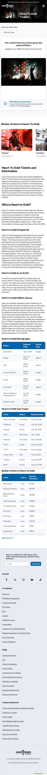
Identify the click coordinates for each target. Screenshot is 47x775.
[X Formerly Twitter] (15, 580)
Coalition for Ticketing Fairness (13, 629)
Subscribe (36, 564)
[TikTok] (40, 580)
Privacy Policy (7, 668)
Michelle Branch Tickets (11, 730)
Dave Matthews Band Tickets (13, 721)
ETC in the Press (8, 637)
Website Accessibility (10, 681)
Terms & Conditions (9, 664)
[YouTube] (32, 580)
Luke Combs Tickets (9, 734)
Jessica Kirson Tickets (10, 739)
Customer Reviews (9, 603)
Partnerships (7, 624)
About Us (5, 594)
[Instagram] (23, 580)
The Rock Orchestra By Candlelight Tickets (18, 708)
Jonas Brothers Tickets (10, 726)
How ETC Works (8, 686)
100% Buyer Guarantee (11, 598)
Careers (5, 616)
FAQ (3, 660)
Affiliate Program (8, 620)
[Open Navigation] (43, 6)
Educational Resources (10, 690)
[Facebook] (6, 580)
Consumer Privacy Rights (11, 673)
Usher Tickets (7, 717)
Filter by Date (9, 32)
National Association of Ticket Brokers (16, 633)
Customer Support (9, 655)
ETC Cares (6, 607)
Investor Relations (8, 642)
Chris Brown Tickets (9, 713)
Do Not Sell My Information (12, 677)
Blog (4, 611)
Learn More (26, 106)
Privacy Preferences (9, 694)
